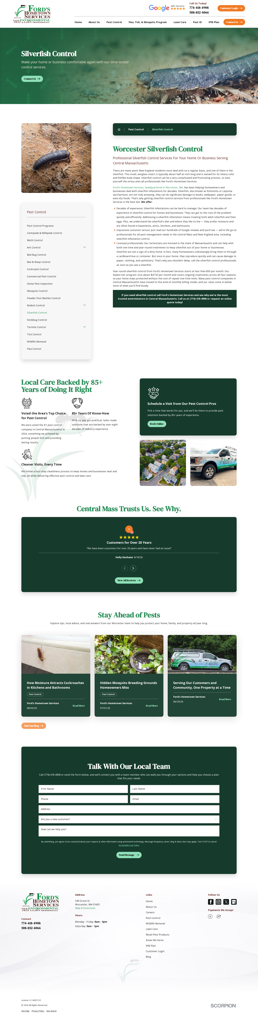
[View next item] (133, 568)
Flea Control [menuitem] (34, 348)
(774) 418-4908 (198, 298)
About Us (151, 906)
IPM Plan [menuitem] (214, 22)
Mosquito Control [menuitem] (37, 290)
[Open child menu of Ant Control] (84, 247)
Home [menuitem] (78, 22)
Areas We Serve (155, 940)
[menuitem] (25, 1011)
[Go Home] (119, 129)
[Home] (32, 13)
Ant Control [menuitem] (33, 247)
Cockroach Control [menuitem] (38, 269)
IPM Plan (151, 945)
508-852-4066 (199, 12)
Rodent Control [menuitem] (36, 305)
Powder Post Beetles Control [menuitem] (43, 298)
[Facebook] (211, 902)
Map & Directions (85, 908)
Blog (148, 956)
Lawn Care (152, 929)
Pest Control (153, 918)
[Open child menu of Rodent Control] (84, 305)
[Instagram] (218, 902)
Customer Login (155, 951)
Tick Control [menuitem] (34, 334)
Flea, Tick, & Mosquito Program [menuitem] (148, 22)
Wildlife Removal (155, 923)
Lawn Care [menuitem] (179, 22)
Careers (150, 912)
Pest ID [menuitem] (197, 22)
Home (149, 901)
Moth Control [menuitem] (35, 240)
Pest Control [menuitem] (114, 22)
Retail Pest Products (157, 934)
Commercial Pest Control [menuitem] (41, 276)
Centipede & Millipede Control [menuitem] (44, 233)
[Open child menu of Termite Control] (84, 327)
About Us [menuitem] (94, 22)
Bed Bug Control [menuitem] (36, 254)
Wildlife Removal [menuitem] (36, 341)
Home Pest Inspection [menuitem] (40, 283)
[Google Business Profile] (234, 902)
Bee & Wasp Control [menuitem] (38, 262)
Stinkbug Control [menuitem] (37, 319)
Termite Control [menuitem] (36, 327)
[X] (226, 902)
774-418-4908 (199, 7)
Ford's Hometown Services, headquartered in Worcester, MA (148, 187)
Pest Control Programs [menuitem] (40, 225)
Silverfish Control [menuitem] (37, 312)
